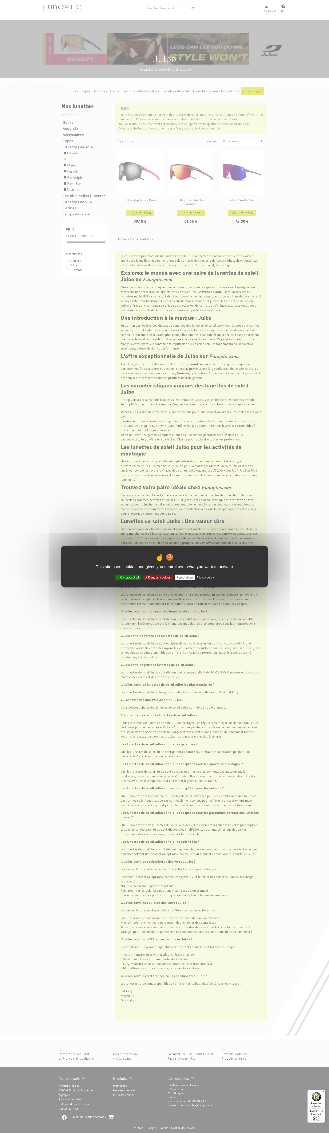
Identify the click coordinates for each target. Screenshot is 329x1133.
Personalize (184, 577)
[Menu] (323, 1092)
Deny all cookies (159, 577)
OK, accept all (129, 577)
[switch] (316, 1118)
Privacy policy (205, 577)
